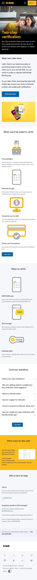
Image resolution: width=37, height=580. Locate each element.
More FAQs (17, 424)
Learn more (7, 254)
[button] (3, 3)
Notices (5, 571)
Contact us (21, 566)
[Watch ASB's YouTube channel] (31, 560)
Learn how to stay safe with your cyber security (15, 532)
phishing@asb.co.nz (7, 511)
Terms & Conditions (8, 568)
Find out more (10, 94)
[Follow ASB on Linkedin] (23, 555)
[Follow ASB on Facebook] (5, 555)
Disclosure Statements (26, 568)
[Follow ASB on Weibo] (23, 560)
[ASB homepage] (10, 3)
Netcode (14, 354)
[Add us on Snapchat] (14, 560)
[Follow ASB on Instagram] (31, 555)
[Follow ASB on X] (14, 555)
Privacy (17, 568)
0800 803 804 (8, 498)
